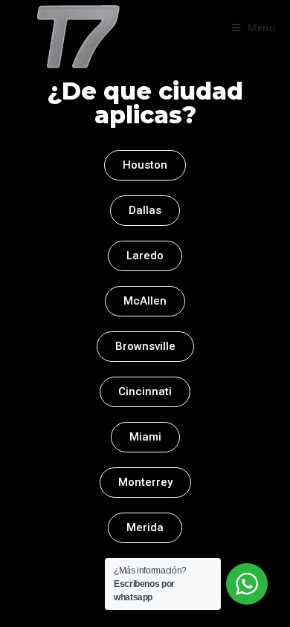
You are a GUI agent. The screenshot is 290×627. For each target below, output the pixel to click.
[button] (145, 165)
